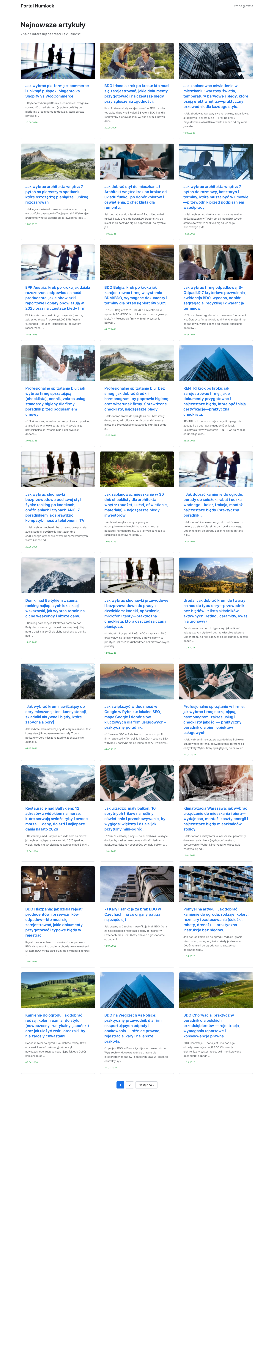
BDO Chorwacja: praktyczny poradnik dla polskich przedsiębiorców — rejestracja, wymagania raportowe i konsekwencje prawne (211, 1025)
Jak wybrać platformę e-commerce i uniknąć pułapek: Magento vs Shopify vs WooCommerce (57, 91)
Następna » (146, 1085)
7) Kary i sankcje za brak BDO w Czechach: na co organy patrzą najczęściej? (132, 914)
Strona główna (243, 6)
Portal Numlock (37, 6)
